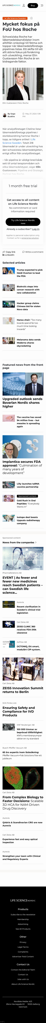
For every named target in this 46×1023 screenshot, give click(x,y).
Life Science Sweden (16, 18)
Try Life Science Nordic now (23, 222)
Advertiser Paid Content (23, 956)
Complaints (23, 952)
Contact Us (23, 974)
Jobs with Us (23, 979)
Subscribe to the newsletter (23, 914)
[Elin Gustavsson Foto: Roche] (23, 84)
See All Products (23, 929)
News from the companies (18, 542)
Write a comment (34, 252)
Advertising (23, 924)
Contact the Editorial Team (23, 970)
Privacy (23, 942)
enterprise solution (30, 238)
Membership (23, 919)
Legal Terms (23, 947)
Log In (35, 229)
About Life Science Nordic (23, 984)
